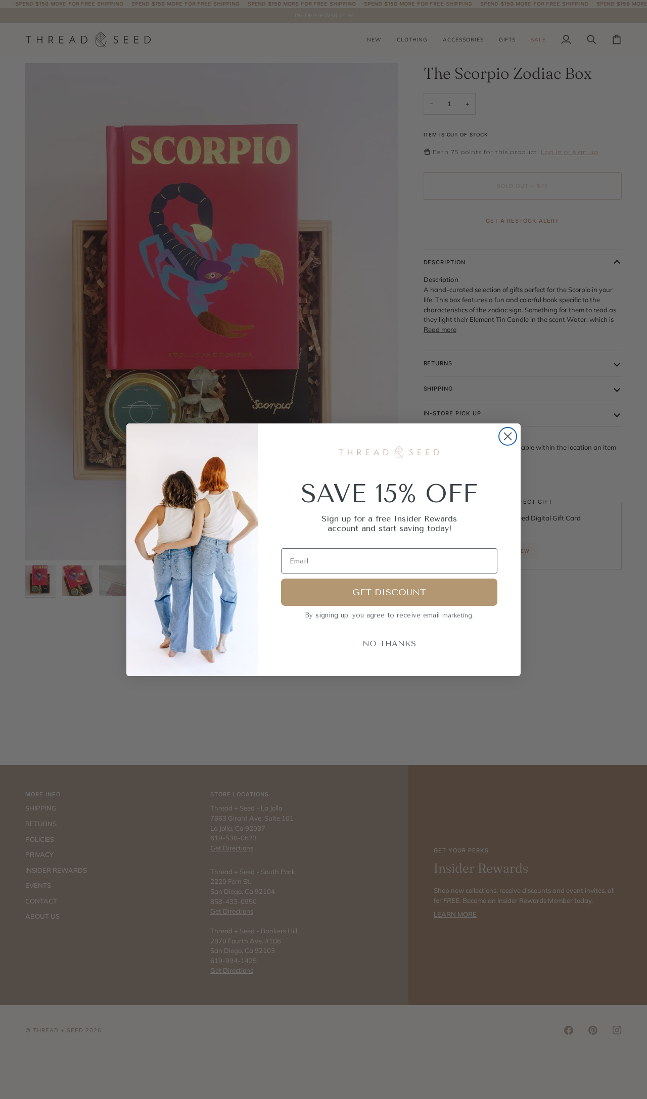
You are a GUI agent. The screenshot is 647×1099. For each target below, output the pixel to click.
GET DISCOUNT (389, 592)
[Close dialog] (508, 436)
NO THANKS (389, 643)
